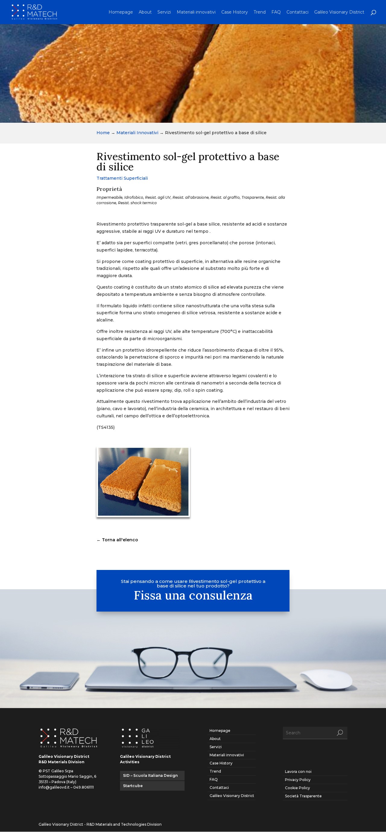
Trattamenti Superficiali (122, 178)
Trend (260, 12)
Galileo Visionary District (339, 12)
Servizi (164, 12)
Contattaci (297, 12)
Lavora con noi (298, 771)
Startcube (133, 785)
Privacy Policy (298, 779)
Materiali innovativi (196, 12)
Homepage (121, 12)
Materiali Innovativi (137, 132)
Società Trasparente (303, 796)
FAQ (276, 12)
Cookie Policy (297, 788)
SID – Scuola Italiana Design (150, 775)
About (145, 12)
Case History (234, 12)
